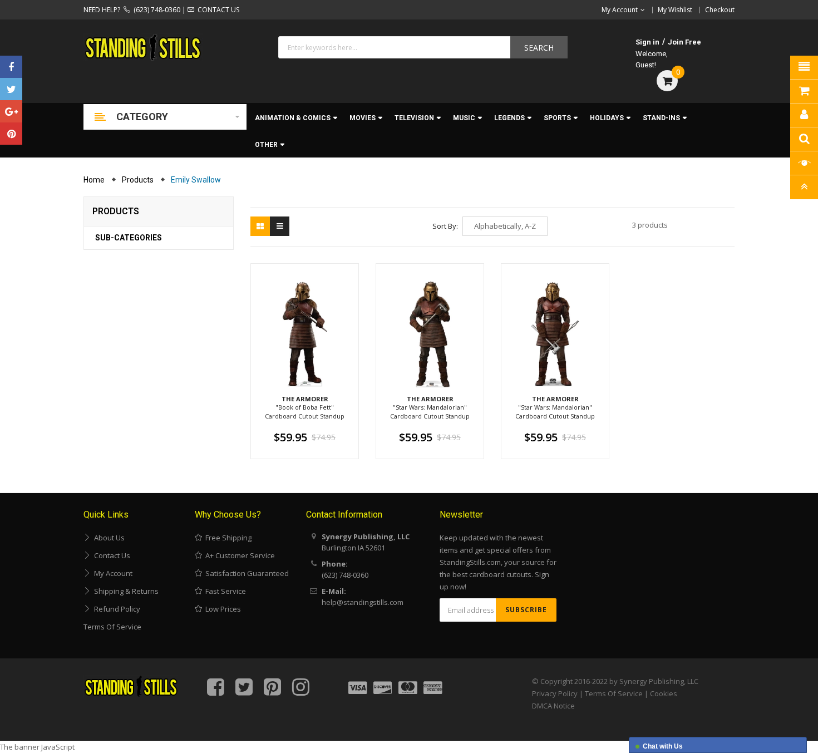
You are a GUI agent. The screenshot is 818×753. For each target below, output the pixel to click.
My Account (111, 573)
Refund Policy (115, 609)
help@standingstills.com (362, 602)
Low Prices (221, 609)
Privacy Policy (555, 693)
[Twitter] (11, 89)
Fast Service (224, 591)
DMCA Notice (553, 706)
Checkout (720, 9)
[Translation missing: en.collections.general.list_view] (279, 226)
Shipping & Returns (125, 591)
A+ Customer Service (238, 555)
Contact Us (110, 555)
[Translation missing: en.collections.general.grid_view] (260, 226)
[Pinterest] (11, 133)
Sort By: (445, 226)
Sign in (647, 42)
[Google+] (11, 111)
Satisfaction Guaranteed (245, 573)
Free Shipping (227, 538)
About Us (108, 538)
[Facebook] (11, 67)
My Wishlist (675, 9)
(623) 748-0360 (155, 9)
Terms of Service (112, 627)
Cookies (663, 693)
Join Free (684, 42)
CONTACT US (216, 9)
